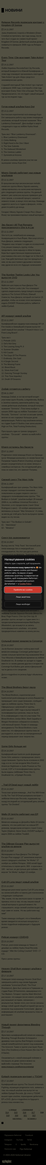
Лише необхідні (23, 604)
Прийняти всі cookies (23, 590)
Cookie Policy (25, 583)
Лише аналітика (23, 597)
